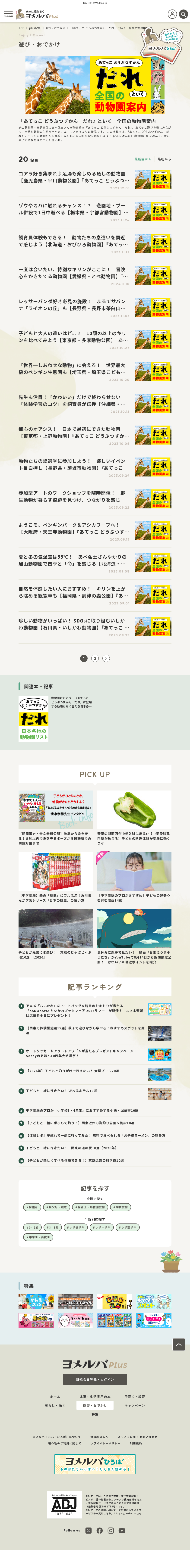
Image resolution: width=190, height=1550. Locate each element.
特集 (95, 1414)
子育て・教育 (134, 1396)
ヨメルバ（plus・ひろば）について (57, 1437)
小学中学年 (103, 1227)
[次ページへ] (106, 658)
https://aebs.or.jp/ (127, 1513)
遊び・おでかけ (55, 28)
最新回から (143, 159)
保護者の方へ (99, 1437)
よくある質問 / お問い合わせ (138, 1437)
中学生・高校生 (39, 1237)
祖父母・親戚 (58, 1207)
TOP (22, 28)
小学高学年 (128, 1227)
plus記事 (35, 28)
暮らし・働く (55, 1405)
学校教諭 (122, 1207)
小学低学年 (77, 1227)
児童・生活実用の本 (95, 1396)
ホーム (55, 1396)
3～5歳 (54, 1227)
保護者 (33, 1207)
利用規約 (136, 1443)
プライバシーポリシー (106, 1443)
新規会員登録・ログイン (95, 1379)
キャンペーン (134, 1405)
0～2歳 (33, 1227)
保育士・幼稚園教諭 (91, 1207)
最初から (164, 159)
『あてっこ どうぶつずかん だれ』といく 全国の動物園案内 (111, 28)
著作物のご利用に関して (64, 1443)
